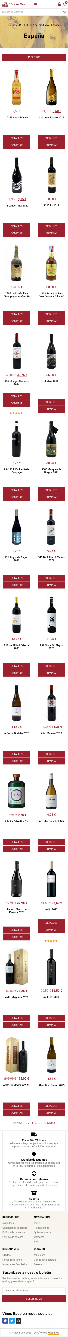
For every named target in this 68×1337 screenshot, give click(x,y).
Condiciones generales (15, 1227)
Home (11, 25)
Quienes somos (42, 1232)
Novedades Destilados (14, 1264)
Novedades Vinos (12, 1259)
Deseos (38, 1264)
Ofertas (6, 1255)
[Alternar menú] (35, 4)
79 (40, 1122)
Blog (36, 1241)
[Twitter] (12, 1321)
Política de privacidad (14, 1232)
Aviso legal (8, 1223)
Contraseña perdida (45, 1259)
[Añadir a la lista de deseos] (27, 71)
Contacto (39, 1236)
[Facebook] (5, 1321)
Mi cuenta (39, 1255)
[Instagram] (18, 1321)
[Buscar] (65, 12)
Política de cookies (12, 1236)
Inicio (37, 1223)
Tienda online (41, 1227)
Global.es (53, 1332)
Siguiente (49, 1122)
